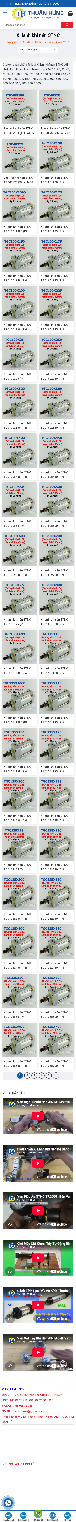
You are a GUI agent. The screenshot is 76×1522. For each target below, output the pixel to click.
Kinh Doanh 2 (23, 1520)
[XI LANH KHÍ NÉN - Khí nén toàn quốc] (37, 13)
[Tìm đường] (38, 1514)
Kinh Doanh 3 (52, 1520)
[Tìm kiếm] (67, 25)
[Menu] (5, 13)
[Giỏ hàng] (70, 14)
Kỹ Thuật (67, 1520)
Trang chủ (12, 42)
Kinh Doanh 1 (8, 1520)
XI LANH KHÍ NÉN (31, 42)
